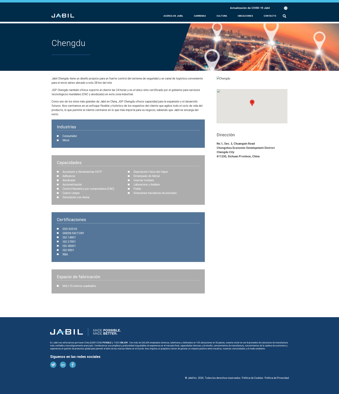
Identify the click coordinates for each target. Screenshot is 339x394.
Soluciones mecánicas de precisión (155, 193)
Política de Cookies (252, 377)
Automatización (72, 184)
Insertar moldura (143, 180)
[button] (278, 8)
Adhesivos (69, 176)
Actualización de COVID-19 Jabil (250, 8)
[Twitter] (53, 365)
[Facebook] (73, 365)
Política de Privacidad (277, 377)
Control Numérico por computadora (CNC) (88, 188)
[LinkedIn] (63, 365)
